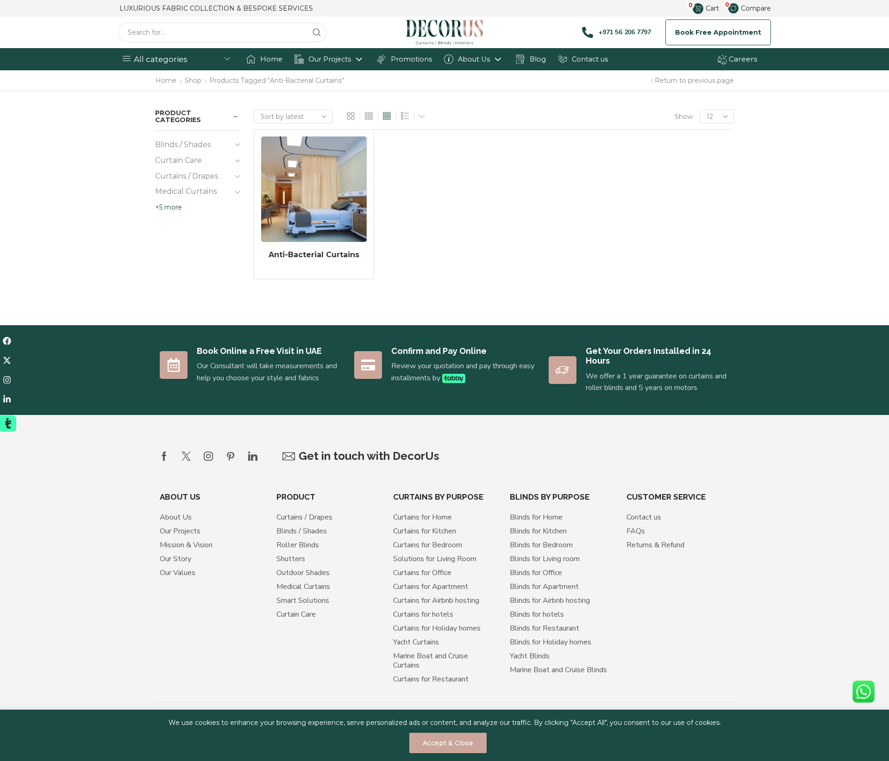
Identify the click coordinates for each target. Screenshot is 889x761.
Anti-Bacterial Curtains (314, 254)
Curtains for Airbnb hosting (436, 600)
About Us (474, 59)
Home (271, 59)
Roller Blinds (297, 545)
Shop (193, 80)
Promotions (411, 59)
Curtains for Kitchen (424, 531)
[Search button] (316, 32)
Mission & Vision (186, 545)
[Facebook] (164, 456)
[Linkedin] (252, 456)
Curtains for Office (422, 573)
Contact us (590, 59)
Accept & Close (448, 743)
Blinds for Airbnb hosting (550, 600)
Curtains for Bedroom (427, 545)
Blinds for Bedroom (541, 545)
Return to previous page (694, 80)
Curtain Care (178, 160)
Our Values (177, 573)
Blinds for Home (536, 517)
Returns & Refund (655, 545)
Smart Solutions (302, 600)
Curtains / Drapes (186, 176)
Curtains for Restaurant (431, 679)
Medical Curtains (186, 191)
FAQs (635, 531)
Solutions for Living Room (434, 559)
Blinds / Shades (183, 144)
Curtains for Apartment (430, 587)
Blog (538, 59)
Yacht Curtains (416, 642)
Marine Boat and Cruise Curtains (430, 660)
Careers (742, 59)
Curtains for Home (422, 517)
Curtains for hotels (423, 614)
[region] (444, 735)
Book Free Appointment (718, 32)
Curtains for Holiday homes (437, 628)
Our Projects (329, 59)
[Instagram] (208, 456)
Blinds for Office (536, 573)
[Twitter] (186, 456)
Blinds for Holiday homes (550, 642)
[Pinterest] (230, 456)
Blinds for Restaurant (544, 628)
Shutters (290, 559)
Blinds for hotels (537, 614)
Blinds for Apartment (544, 587)
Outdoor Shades (303, 573)
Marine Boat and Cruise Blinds (558, 670)
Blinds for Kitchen (538, 531)
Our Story (175, 559)
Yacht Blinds (530, 656)
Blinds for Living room (545, 559)
